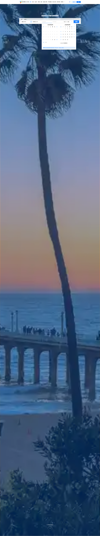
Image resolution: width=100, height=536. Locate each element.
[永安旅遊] (22, 2)
